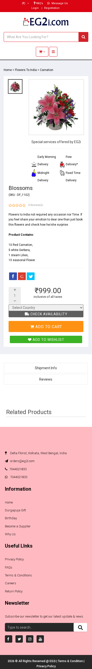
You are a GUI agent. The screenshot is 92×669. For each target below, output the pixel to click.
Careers (10, 583)
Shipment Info (46, 368)
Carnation (46, 70)
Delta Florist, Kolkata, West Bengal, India (38, 453)
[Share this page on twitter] (31, 276)
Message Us (59, 3)
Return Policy (14, 591)
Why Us (10, 534)
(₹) (24, 3)
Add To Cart (48, 326)
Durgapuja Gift (15, 510)
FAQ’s (39, 3)
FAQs (8, 567)
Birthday (11, 518)
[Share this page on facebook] (13, 276)
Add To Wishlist (48, 340)
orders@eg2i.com (22, 461)
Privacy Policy (14, 559)
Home (8, 70)
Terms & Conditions (18, 575)
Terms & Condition (71, 661)
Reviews (45, 379)
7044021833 (17, 469)
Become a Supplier (18, 526)
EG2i (53, 661)
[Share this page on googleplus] (22, 276)
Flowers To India (26, 70)
